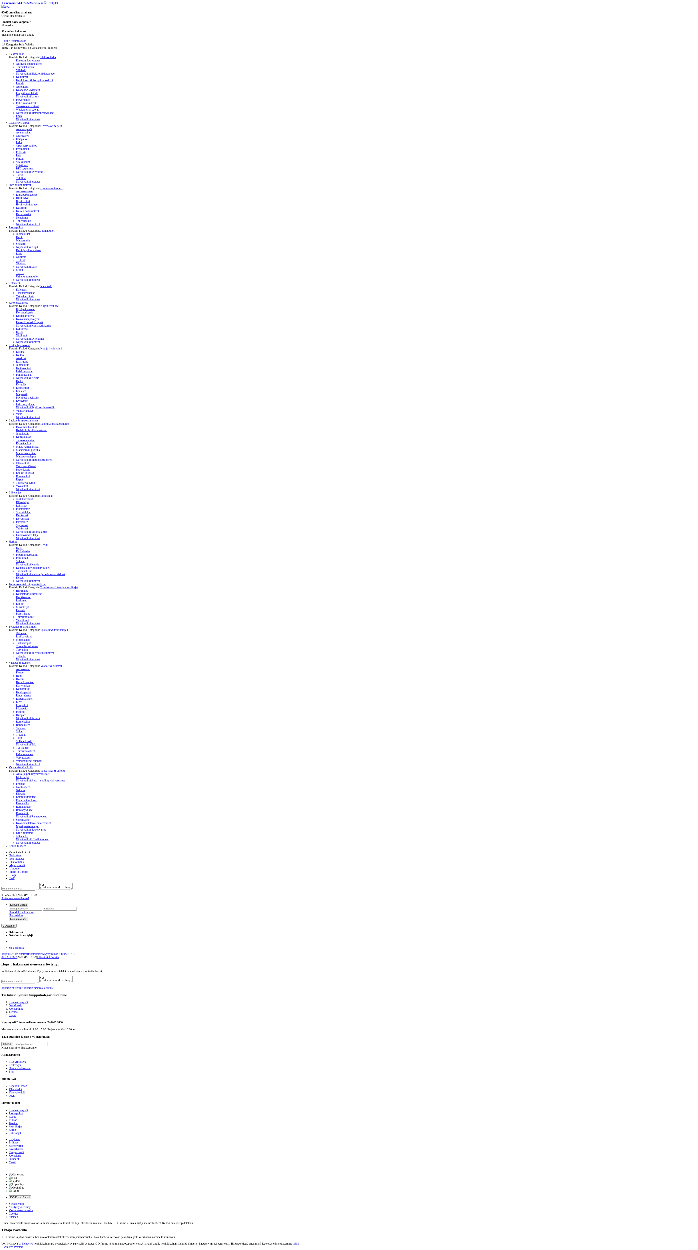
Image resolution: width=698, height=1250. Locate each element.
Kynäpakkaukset (25, 309)
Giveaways (22, 135)
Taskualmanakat (25, 292)
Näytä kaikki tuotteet (28, 119)
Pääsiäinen (22, 521)
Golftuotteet (23, 787)
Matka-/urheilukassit (27, 446)
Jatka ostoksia (17, 947)
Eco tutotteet (16, 858)
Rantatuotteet (23, 806)
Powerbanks (23, 99)
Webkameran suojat (27, 109)
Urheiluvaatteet (24, 754)
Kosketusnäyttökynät (28, 319)
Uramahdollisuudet (20, 1068)
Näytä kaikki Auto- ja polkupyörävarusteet (40, 780)
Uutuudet (14, 868)
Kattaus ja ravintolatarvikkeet (32, 567)
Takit (19, 737)
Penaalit (20, 610)
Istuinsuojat (22, 777)
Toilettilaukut (23, 220)
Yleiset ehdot (16, 1203)
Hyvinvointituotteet (20, 184)
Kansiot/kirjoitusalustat (29, 593)
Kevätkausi (22, 518)
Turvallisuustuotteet (27, 646)
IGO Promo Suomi (20, 1197)
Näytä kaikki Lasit (26, 266)
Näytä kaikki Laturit (27, 96)
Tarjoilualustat (24, 571)
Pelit (18, 155)
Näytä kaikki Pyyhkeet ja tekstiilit (35, 407)
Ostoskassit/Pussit (26, 466)
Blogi (12, 875)
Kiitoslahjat (22, 502)
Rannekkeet (23, 724)
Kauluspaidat (23, 692)
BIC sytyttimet (24, 168)
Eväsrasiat (22, 361)
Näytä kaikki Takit (26, 744)
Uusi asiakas (16, 915)
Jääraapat (21, 633)
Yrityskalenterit (25, 296)
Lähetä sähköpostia (48, 957)
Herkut (13, 541)
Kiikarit (20, 793)
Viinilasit (21, 263)
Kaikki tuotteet (17, 845)
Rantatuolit (22, 813)
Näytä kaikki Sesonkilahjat (31, 531)
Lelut (19, 142)
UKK (71, 953)
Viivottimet (22, 620)
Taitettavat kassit (25, 482)
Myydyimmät (17, 865)
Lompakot (22, 705)
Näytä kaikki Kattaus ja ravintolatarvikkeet (40, 574)
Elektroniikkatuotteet (28, 60)
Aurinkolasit (23, 669)
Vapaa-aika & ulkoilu (21, 767)
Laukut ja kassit (25, 472)
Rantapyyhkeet (24, 809)
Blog (11, 1071)
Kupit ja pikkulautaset (28, 250)
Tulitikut (21, 178)
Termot (20, 273)
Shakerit (20, 243)
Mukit (19, 269)
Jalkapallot (22, 836)
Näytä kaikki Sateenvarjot (31, 829)
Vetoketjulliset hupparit (29, 760)
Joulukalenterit (24, 499)
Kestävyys (15, 1065)
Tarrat (19, 175)
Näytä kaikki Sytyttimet (29, 171)
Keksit (19, 577)
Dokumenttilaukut (26, 427)
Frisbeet (20, 783)
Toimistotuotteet (25, 616)
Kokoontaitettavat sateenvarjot (33, 823)
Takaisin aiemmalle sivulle (38, 987)
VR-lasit (21, 70)
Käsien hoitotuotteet (27, 211)
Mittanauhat (23, 639)
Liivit (19, 701)
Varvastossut (23, 757)
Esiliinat (20, 351)
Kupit (19, 237)
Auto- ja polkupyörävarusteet (32, 773)
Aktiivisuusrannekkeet (29, 63)
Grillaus (20, 790)
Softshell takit (24, 741)
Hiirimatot (22, 590)
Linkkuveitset (24, 636)
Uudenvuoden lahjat (27, 535)
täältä (296, 1243)
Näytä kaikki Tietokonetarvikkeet (35, 112)
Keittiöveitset (23, 368)
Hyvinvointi (23, 201)
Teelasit (20, 260)
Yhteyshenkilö (17, 1092)
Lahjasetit (21, 505)
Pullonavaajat (23, 374)
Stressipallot (23, 161)
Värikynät (21, 335)
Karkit (19, 548)
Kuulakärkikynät (25, 315)
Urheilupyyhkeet (25, 404)
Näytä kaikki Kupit (27, 247)
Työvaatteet (22, 747)
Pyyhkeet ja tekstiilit (27, 397)
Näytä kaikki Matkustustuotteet (34, 459)
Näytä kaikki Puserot (28, 718)
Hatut (19, 675)
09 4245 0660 (9, 957)
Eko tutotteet (20, 953)
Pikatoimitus (23, 508)
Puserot (20, 711)
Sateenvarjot (23, 819)
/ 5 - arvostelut (22, 3)
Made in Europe (18, 871)
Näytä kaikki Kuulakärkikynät (33, 325)
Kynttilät (21, 384)
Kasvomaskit (23, 214)
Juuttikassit (22, 433)
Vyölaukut (22, 485)
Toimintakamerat (25, 67)
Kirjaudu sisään (18, 919)
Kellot (19, 381)
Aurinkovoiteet (24, 191)
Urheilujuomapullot (27, 276)
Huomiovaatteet (25, 682)
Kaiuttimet (22, 76)
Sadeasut (21, 728)
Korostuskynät (24, 312)
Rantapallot (22, 803)
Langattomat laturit (27, 93)
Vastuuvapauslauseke (21, 1210)
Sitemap (13, 1216)
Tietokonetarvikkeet (27, 106)
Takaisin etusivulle (12, 987)
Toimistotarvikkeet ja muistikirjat (27, 584)
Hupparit (21, 715)
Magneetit (21, 394)
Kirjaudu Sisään (18, 904)
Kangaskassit (23, 436)
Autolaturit (22, 86)
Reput (19, 479)
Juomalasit (15, 1155)
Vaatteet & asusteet (19, 662)
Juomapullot (16, 227)
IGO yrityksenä (18, 1061)
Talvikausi (22, 528)
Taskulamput (23, 643)
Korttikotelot (23, 597)
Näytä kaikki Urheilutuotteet (32, 839)
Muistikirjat (22, 607)
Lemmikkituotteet (26, 796)
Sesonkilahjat (23, 512)
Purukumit (22, 557)
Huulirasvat (22, 197)
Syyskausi (22, 525)
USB (19, 116)
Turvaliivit (22, 649)
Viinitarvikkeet (24, 410)
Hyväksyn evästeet (12, 1246)
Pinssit (19, 158)
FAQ (12, 878)
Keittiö (20, 355)
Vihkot (13, 1119)
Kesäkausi (22, 515)
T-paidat (20, 734)
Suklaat (20, 561)
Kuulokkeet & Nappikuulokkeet (34, 80)
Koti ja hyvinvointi (19, 345)
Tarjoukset (15, 855)
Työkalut (21, 656)
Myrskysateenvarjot (27, 826)
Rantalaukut (23, 476)
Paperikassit (23, 469)
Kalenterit (14, 283)
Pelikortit (21, 152)
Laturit (20, 83)
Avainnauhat (23, 132)
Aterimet (21, 358)
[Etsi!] (37, 889)
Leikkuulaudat (24, 371)
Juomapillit (22, 364)
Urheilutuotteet (24, 832)
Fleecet (20, 672)
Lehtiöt (20, 603)
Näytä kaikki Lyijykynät (30, 338)
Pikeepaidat (22, 708)
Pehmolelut (22, 148)
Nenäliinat (22, 217)
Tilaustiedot (15, 1089)
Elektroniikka (16, 53)
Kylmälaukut (23, 443)
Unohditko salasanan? (21, 912)
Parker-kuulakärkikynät (29, 322)
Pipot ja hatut (23, 695)
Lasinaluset (22, 387)
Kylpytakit (22, 400)
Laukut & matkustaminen (23, 420)
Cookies (13, 1213)
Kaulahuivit (22, 688)
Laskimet (21, 600)
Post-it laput (23, 613)
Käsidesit (21, 207)
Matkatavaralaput (26, 456)
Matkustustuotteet (26, 453)
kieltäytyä (27, 1243)
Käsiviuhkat (23, 685)
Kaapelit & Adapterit (28, 89)
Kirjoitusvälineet (18, 302)
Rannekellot (23, 721)
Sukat (19, 731)
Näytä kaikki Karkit (27, 564)
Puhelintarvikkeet (26, 103)
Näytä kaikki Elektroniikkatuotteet (35, 73)
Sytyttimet (22, 165)
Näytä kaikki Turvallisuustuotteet (35, 652)
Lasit (19, 253)
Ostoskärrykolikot (26, 145)
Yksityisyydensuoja (20, 1207)
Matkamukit (23, 240)
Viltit (19, 413)
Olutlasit (21, 256)
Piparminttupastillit (26, 554)
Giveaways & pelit (19, 122)
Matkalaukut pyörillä (28, 449)
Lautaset (21, 391)
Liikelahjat (15, 492)
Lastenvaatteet (24, 698)
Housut (20, 679)
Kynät (19, 332)
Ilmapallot (21, 139)
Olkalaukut (22, 463)
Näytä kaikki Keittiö (27, 377)
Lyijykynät (22, 328)
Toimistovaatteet (25, 751)
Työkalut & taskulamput (22, 626)
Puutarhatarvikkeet (26, 800)
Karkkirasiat (23, 551)
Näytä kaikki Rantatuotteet (31, 816)
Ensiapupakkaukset (27, 194)
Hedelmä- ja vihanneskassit (31, 430)
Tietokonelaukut (25, 440)
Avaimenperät (24, 129)
